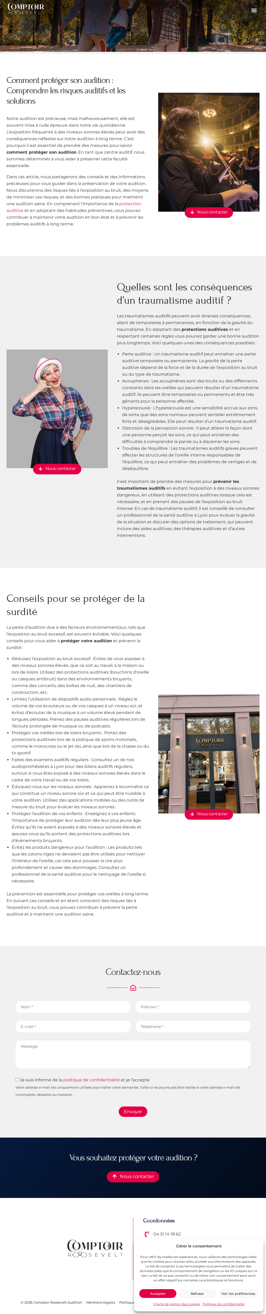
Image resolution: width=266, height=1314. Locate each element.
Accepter (157, 1293)
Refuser (197, 1293)
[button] (254, 10)
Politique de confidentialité (223, 1304)
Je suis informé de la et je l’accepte (128, 1086)
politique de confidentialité (91, 1079)
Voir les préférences (238, 1293)
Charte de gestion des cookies (176, 1304)
